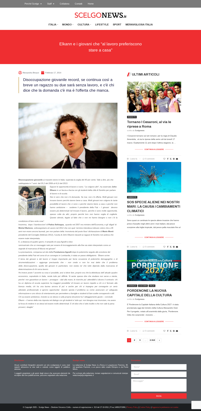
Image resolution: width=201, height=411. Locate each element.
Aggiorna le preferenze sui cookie (165, 407)
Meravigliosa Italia (139, 24)
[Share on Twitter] (171, 159)
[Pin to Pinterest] (174, 159)
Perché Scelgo (32, 4)
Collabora (64, 4)
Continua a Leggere (154, 149)
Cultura (83, 24)
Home (91, 4)
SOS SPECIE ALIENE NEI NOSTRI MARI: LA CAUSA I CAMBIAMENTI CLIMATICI (153, 206)
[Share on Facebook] (167, 159)
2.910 (152, 340)
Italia (52, 24)
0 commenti (150, 159)
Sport (117, 24)
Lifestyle (102, 24)
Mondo (67, 24)
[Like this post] (164, 159)
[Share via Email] (177, 159)
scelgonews (140, 130)
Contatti (78, 4)
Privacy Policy (132, 407)
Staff (49, 4)
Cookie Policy (145, 407)
